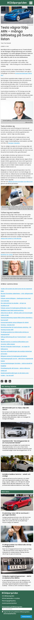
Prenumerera (26, 617)
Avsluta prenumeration (9, 603)
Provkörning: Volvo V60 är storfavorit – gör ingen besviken (16, 514)
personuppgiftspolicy (10, 613)
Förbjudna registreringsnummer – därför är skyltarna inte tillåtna (16, 577)
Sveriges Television (14, 143)
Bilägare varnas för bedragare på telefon (14, 356)
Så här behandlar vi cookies (11, 598)
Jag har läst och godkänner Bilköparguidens (16, 612)
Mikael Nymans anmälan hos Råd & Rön (20, 182)
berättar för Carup (7, 254)
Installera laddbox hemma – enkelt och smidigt (16, 475)
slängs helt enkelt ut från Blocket (11, 238)
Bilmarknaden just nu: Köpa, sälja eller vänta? (15, 408)
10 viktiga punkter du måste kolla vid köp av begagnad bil (16, 545)
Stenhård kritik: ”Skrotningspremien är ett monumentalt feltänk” (15, 442)
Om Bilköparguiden (8, 596)
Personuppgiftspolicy (9, 601)
